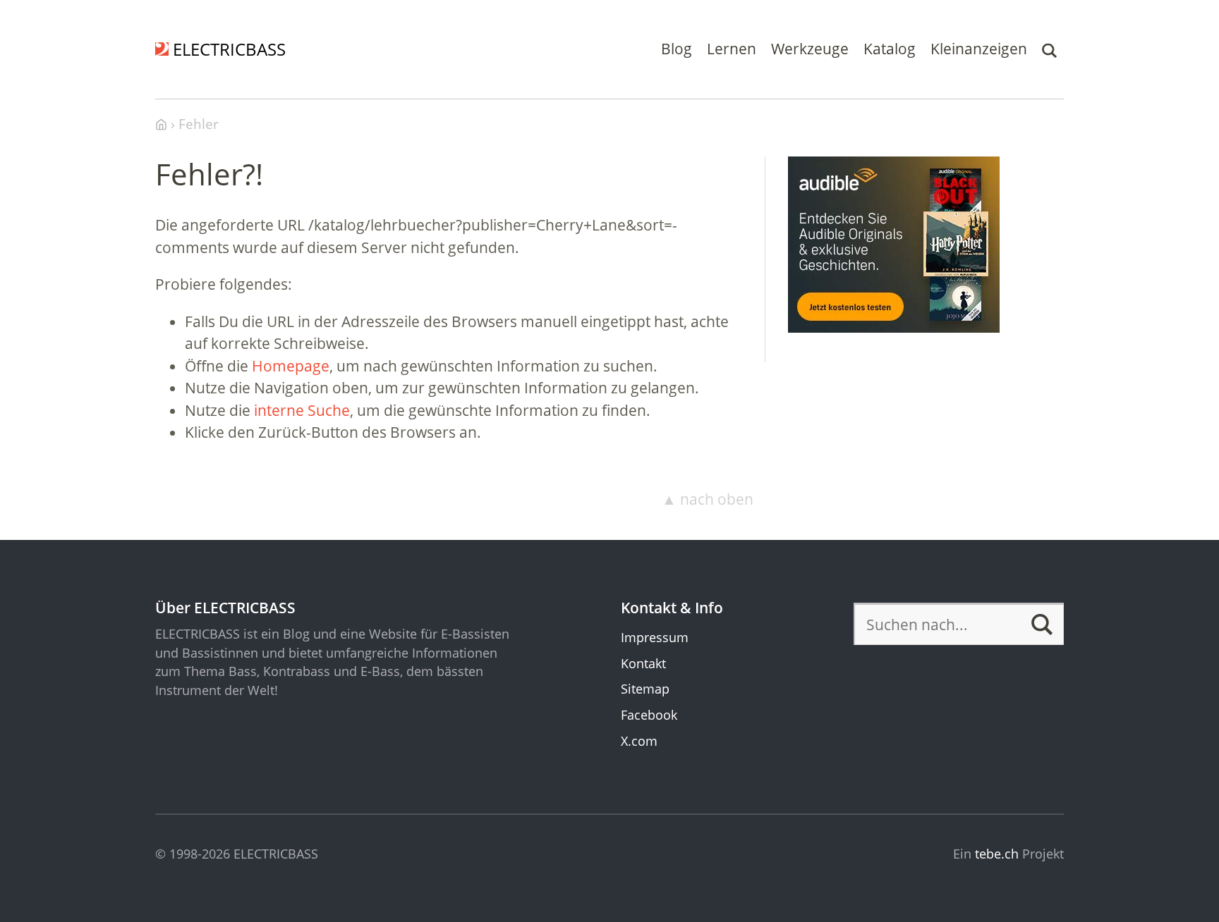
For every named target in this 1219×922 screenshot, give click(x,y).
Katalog (889, 49)
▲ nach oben (707, 499)
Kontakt (643, 663)
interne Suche (302, 410)
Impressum (655, 637)
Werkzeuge (810, 49)
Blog (676, 49)
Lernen (731, 49)
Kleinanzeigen (978, 49)
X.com (639, 740)
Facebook (649, 714)
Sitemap (645, 688)
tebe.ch (997, 853)
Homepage (290, 366)
